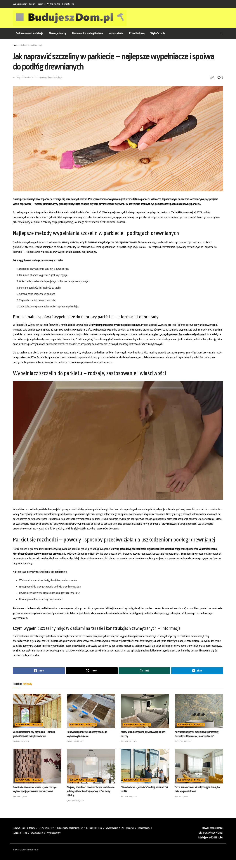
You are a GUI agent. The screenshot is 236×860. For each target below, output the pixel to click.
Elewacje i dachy (57, 33)
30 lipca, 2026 (21, 796)
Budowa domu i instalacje (29, 33)
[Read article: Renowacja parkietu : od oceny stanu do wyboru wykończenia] (91, 711)
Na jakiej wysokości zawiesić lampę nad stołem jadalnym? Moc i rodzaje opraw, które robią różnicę (91, 791)
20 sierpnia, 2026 (76, 741)
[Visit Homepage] (69, 18)
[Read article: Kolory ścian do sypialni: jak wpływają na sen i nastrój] (145, 711)
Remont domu (68, 4)
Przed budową (137, 33)
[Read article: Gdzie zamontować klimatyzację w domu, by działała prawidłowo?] (199, 766)
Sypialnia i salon (20, 4)
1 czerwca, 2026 (129, 796)
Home (15, 45)
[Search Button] (221, 33)
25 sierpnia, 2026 (22, 741)
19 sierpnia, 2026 (129, 741)
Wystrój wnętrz (53, 4)
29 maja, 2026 (182, 796)
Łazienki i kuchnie (36, 4)
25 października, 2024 (27, 77)
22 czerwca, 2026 (76, 801)
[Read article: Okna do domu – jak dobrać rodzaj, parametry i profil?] (145, 766)
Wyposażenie (116, 33)
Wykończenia (157, 33)
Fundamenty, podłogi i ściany (87, 33)
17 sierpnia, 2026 (183, 741)
